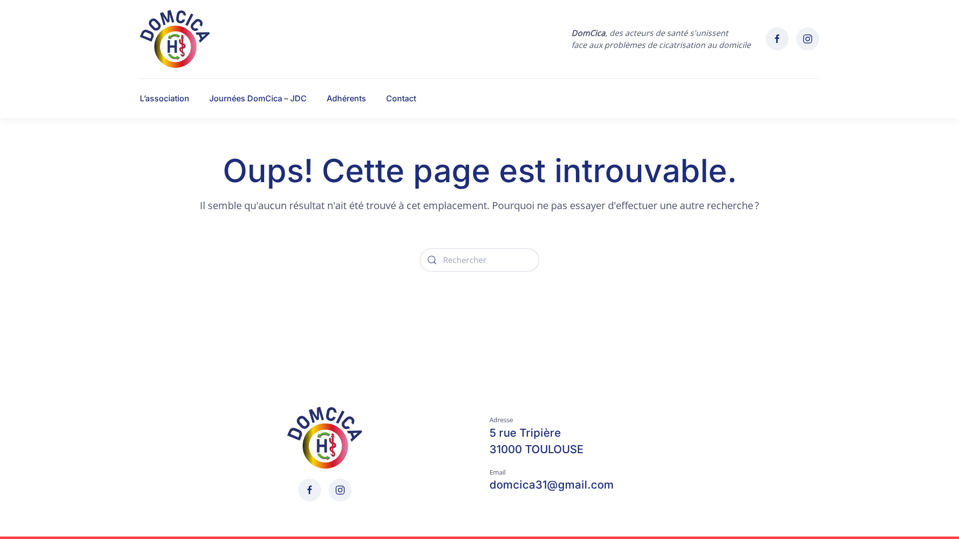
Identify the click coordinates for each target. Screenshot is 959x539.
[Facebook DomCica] (777, 38)
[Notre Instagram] (340, 490)
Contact (401, 98)
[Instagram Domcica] (807, 38)
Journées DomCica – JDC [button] (258, 98)
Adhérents (346, 98)
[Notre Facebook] (309, 490)
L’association (164, 98)
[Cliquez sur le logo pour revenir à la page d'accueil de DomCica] (324, 436)
